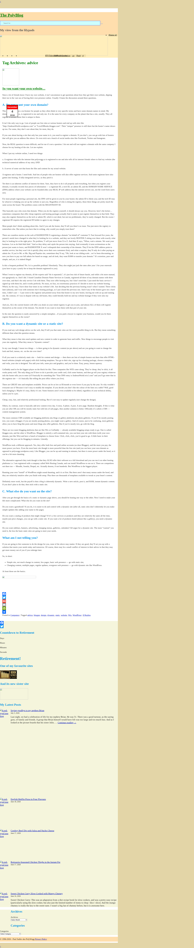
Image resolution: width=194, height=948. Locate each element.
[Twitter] (59, 597)
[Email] (59, 605)
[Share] (59, 612)
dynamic (50, 615)
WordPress (77, 615)
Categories (4, 931)
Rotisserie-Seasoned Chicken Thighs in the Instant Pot (35, 862)
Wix (70, 615)
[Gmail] (59, 601)
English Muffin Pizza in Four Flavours (28, 799)
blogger (37, 615)
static (57, 615)
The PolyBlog (11, 15)
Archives (14, 917)
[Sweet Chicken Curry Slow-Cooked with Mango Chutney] (4, 908)
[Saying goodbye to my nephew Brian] (4, 753)
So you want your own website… (23, 88)
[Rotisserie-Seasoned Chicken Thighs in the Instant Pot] (4, 876)
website (64, 615)
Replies (87, 615)
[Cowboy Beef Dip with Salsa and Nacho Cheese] (4, 845)
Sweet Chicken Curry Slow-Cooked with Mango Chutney (37, 893)
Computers (14, 615)
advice (30, 615)
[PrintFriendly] (59, 608)
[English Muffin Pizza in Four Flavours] (4, 813)
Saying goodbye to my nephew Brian (27, 710)
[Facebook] (59, 594)
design (43, 615)
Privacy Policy (41, 939)
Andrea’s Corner (60, 56)
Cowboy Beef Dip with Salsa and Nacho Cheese (32, 830)
